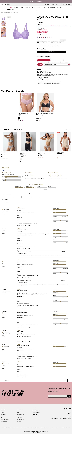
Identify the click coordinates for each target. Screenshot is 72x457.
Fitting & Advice (52, 7)
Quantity (38, 48)
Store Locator (3, 417)
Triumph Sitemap (4, 421)
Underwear (27, 7)
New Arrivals (17, 7)
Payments (34, 409)
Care (43, 68)
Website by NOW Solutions (36, 432)
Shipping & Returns (49, 68)
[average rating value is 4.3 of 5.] (39, 115)
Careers (2, 412)
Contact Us (19, 410)
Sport (33, 7)
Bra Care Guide (19, 417)
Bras (22, 7)
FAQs (18, 412)
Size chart (63, 40)
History (2, 410)
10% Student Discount (5, 419)
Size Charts (19, 421)
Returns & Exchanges (36, 410)
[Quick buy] (34, 112)
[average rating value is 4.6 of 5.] (39, 24)
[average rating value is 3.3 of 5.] (41, 153)
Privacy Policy (35, 414)
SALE (11, 7)
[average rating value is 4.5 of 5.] (59, 153)
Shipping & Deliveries (20, 414)
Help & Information (20, 409)
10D (38, 42)
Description (39, 68)
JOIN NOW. (49, 55)
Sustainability (3, 414)
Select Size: (39, 40)
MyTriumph (59, 7)
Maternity (38, 7)
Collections (44, 7)
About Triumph (3, 409)
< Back (2, 12)
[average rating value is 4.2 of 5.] (22, 153)
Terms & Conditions (36, 412)
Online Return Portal (20, 419)
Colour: (42, 34)
